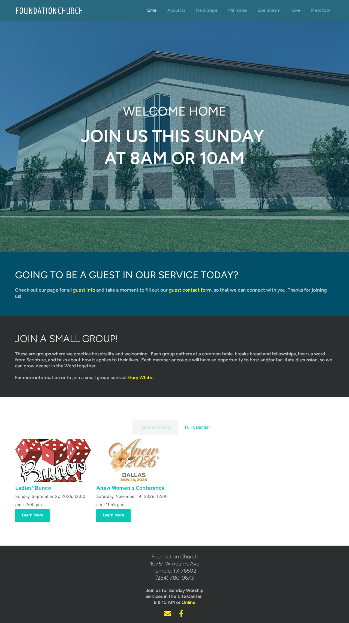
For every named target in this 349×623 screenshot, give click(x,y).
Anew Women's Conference (130, 488)
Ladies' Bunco (33, 488)
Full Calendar (197, 427)
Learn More (32, 515)
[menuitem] (151, 10)
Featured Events (155, 427)
